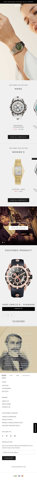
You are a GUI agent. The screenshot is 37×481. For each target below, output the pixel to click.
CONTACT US (6, 407)
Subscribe (9, 458)
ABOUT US (5, 401)
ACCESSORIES (6, 388)
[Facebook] (2, 436)
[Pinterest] (14, 436)
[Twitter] (6, 436)
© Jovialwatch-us (18, 466)
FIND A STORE (6, 404)
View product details (18, 321)
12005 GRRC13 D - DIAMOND (18, 305)
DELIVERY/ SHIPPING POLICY (11, 425)
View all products (18, 137)
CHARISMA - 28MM (18, 189)
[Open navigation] (2, 5)
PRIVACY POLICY (7, 419)
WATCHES (5, 385)
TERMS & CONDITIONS (9, 417)
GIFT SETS (5, 391)
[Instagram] (10, 436)
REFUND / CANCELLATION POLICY (12, 422)
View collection (18, 228)
